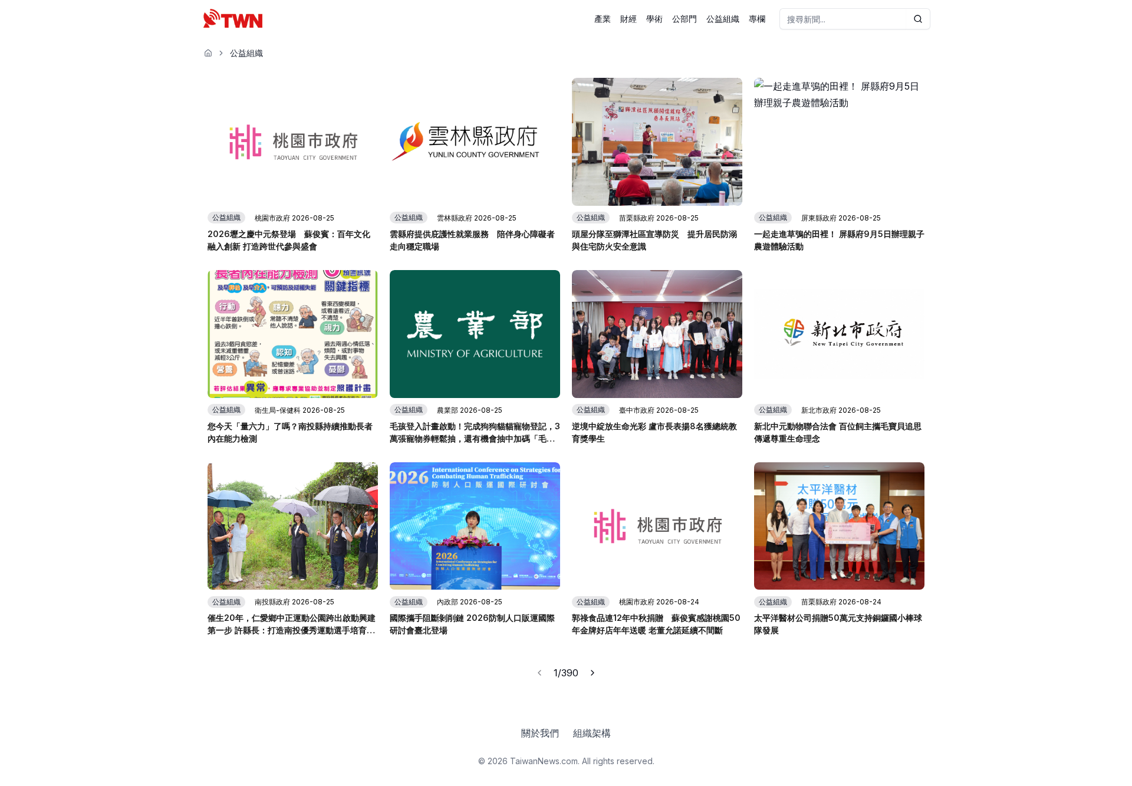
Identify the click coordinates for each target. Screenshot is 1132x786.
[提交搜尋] (918, 18)
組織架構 (592, 733)
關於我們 (540, 733)
